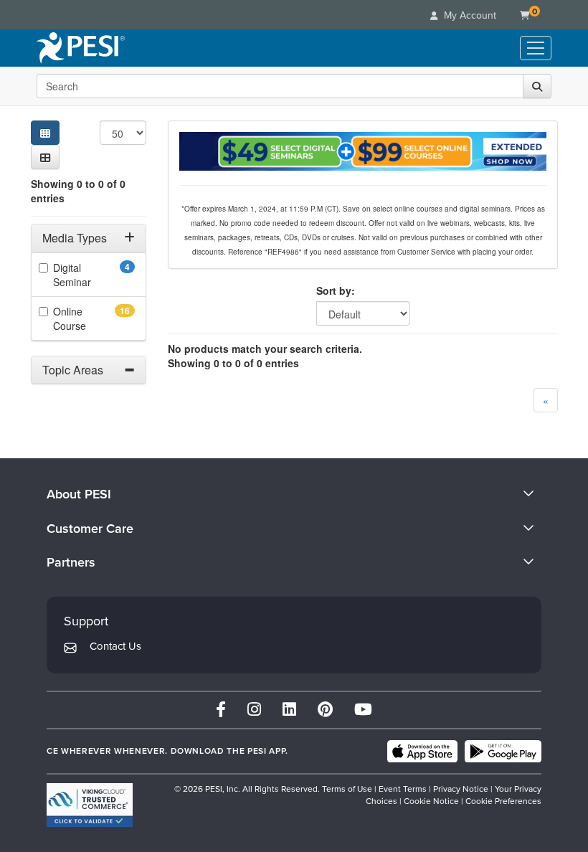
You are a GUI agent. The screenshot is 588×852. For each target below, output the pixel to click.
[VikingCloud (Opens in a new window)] (90, 805)
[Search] (537, 86)
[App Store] (422, 751)
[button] (45, 157)
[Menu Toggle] (535, 48)
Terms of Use (347, 788)
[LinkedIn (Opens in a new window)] (289, 709)
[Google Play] (503, 751)
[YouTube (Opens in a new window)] (363, 709)
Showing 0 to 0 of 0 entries (78, 190)
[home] (81, 48)
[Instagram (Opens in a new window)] (254, 709)
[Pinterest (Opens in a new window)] (325, 709)
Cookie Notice (431, 801)
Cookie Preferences (503, 801)
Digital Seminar (92, 274)
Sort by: (335, 290)
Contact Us (115, 646)
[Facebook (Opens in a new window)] (220, 709)
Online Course (92, 318)
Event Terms (403, 788)
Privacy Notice (460, 788)
